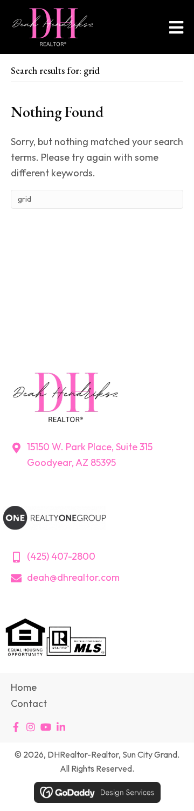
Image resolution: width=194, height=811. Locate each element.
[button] (15, 727)
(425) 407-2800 (61, 556)
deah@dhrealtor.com (73, 577)
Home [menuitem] (24, 687)
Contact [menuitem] (29, 703)
